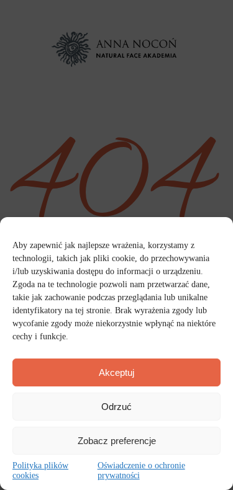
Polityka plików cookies (40, 470)
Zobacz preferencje (117, 440)
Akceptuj (116, 372)
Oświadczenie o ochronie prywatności (141, 470)
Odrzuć (116, 406)
